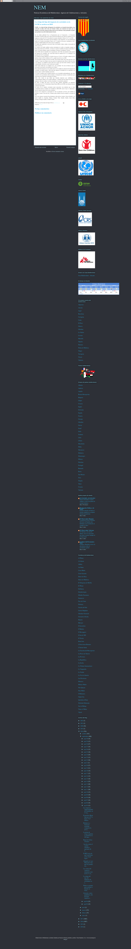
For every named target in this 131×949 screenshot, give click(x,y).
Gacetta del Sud (82, 607)
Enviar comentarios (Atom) (58, 151)
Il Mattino (81, 629)
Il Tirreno (81, 638)
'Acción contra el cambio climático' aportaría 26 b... (88, 847)
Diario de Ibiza (82, 576)
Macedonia (81, 444)
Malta (80, 447)
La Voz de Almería (83, 675)
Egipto (80, 407)
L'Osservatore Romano (84, 644)
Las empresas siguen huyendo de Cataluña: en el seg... (88, 810)
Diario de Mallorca (83, 580)
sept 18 (86, 771)
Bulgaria (80, 397)
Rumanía (80, 468)
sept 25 (86, 752)
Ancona (80, 308)
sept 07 (86, 800)
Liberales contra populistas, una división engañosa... (88, 895)
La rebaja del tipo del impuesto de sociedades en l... (87, 879)
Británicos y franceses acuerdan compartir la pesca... (87, 826)
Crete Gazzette (82, 573)
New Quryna (81, 687)
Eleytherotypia (82, 592)
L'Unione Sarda (82, 647)
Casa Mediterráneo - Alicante (86, 275)
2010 (82, 927)
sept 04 (86, 901)
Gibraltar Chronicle (83, 613)
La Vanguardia (82, 669)
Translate (90, 89)
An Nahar (81, 567)
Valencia (80, 360)
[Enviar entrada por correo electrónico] (63, 102)
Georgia (80, 419)
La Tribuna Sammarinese (85, 666)
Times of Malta (82, 709)
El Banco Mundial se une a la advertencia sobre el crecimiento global (87, 546)
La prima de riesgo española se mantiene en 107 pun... (88, 834)
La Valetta (81, 332)
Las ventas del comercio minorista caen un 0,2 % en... (88, 871)
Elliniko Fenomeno (83, 595)
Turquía (80, 481)
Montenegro (81, 456)
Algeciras (81, 305)
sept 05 (86, 805)
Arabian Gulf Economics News (87, 542)
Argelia (80, 391)
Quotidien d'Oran (83, 700)
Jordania (80, 434)
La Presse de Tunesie (84, 654)
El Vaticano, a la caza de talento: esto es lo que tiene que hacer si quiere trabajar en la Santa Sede (87, 534)
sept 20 (86, 765)
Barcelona (81, 314)
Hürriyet (80, 623)
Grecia (80, 425)
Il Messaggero (82, 632)
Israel (79, 428)
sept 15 (86, 779)
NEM (40, 7)
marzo (84, 910)
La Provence (81, 657)
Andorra (80, 388)
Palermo (80, 345)
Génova (80, 326)
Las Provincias (82, 678)
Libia (79, 437)
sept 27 (86, 747)
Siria (79, 478)
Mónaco (80, 459)
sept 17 (86, 773)
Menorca (80, 681)
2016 (82, 921)
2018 (82, 731)
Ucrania (80, 487)
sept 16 (86, 776)
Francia (80, 416)
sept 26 (86, 749)
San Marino (81, 474)
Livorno (80, 335)
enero (83, 915)
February (80, 604)
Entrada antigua (70, 147)
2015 (82, 924)
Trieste (80, 357)
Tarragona (81, 354)
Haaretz (80, 620)
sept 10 (86, 792)
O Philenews (81, 694)
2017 (82, 919)
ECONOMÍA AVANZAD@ (87, 498)
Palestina (80, 462)
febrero (84, 913)
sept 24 (86, 755)
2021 (82, 723)
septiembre (85, 736)
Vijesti (80, 712)
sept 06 (86, 803)
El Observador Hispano (87, 519)
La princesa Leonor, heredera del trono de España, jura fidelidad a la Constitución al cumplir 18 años (87, 522)
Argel (79, 311)
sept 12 (86, 787)
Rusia (79, 471)
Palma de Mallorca (83, 348)
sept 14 (86, 781)
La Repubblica (82, 660)
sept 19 (86, 768)
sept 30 (86, 739)
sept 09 (86, 795)
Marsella (80, 338)
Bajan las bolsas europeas (87, 840)
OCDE (41, 104)
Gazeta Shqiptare (83, 610)
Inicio (56, 147)
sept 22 (86, 760)
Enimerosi (81, 598)
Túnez (80, 484)
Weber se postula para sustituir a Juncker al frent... (88, 888)
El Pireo (80, 323)
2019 (82, 729)
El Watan (80, 586)
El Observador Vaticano (87, 530)
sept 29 (86, 741)
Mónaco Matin (82, 684)
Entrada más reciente (40, 147)
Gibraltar (80, 329)
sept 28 (86, 744)
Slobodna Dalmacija (83, 703)
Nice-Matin (81, 691)
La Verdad (81, 672)
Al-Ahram (81, 561)
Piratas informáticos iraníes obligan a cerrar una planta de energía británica (87, 501)
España (80, 413)
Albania (80, 385)
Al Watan (80, 558)
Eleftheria (81, 589)
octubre (84, 734)
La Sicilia (81, 663)
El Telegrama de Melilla (85, 583)
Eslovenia (81, 410)
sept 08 (86, 797)
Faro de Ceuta (82, 601)
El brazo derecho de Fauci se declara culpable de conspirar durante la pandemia (87, 512)
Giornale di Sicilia (83, 617)
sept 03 (86, 904)
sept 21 (86, 763)
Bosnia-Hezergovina (84, 394)
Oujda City (81, 697)
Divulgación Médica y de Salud (87, 508)
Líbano (80, 441)
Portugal (80, 465)
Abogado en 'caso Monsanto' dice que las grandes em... (88, 863)
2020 (82, 726)
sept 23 (86, 757)
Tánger (80, 351)
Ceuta (79, 320)
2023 (82, 721)
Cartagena (81, 317)
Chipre (80, 400)
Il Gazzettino (81, 626)
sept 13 (86, 784)
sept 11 (86, 789)
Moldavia (81, 453)
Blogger (65, 939)
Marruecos (81, 450)
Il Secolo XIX (82, 635)
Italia (79, 431)
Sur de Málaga (82, 706)
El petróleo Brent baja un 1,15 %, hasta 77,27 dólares (88, 817)
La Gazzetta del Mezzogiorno (86, 650)
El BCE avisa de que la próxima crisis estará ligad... (88, 855)
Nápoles (80, 342)
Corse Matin (81, 570)
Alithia (80, 564)
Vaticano (80, 490)
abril (83, 907)
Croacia (80, 404)
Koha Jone (81, 641)
